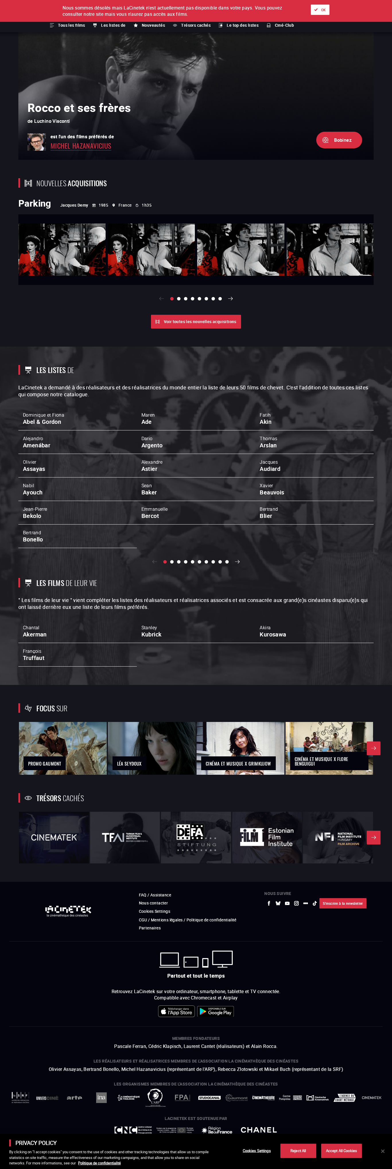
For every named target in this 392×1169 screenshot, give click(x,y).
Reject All (298, 1150)
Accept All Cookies (341, 1150)
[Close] (383, 1151)
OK (323, 9)
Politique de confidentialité (99, 1163)
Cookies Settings (257, 1150)
